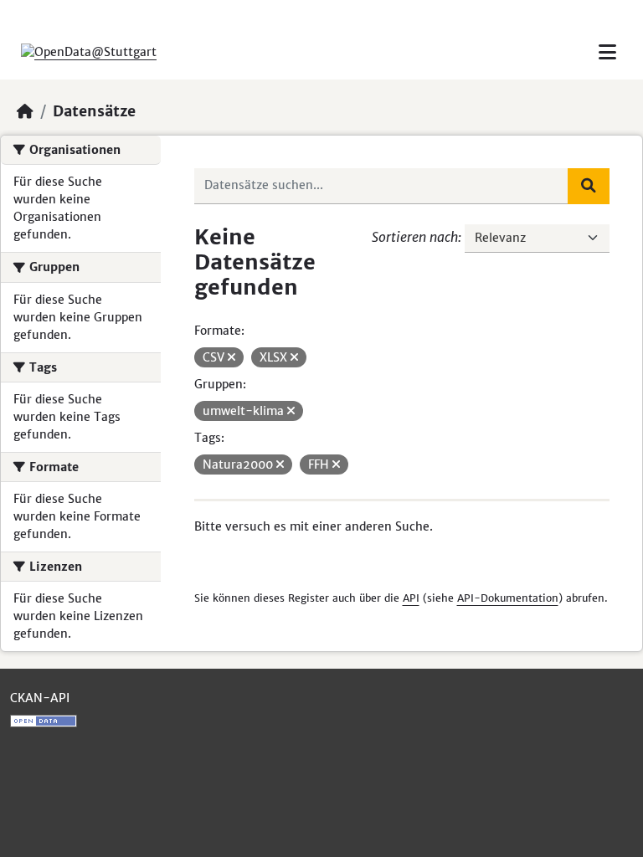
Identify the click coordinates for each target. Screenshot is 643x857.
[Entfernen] (231, 357)
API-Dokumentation (507, 598)
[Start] (25, 111)
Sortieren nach (415, 236)
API (411, 598)
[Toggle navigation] (607, 52)
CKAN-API (39, 698)
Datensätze (94, 111)
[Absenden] (589, 185)
